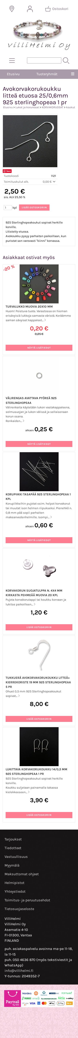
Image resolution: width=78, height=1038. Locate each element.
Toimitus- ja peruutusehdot (27, 900)
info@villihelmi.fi (19, 971)
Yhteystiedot (15, 891)
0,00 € (47, 181)
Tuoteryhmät (47, 74)
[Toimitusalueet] (12, 9)
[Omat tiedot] (30, 9)
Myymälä (12, 865)
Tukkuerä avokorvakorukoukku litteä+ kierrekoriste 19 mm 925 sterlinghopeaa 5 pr (38, 682)
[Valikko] (72, 74)
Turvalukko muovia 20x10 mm (29, 306)
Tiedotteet (13, 848)
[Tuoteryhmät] (12, 60)
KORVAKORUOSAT (52, 107)
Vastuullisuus (16, 857)
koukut (70, 107)
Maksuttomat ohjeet (22, 874)
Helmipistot (14, 883)
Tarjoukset (13, 839)
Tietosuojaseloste (19, 909)
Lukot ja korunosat (27, 107)
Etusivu (13, 74)
